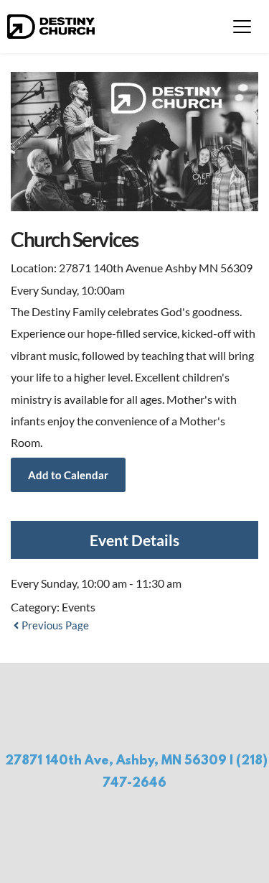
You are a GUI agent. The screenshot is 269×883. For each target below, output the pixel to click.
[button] (242, 26)
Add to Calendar (68, 474)
